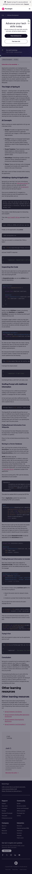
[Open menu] (29, 9)
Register (26, 4)
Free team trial (16, 41)
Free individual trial (16, 36)
